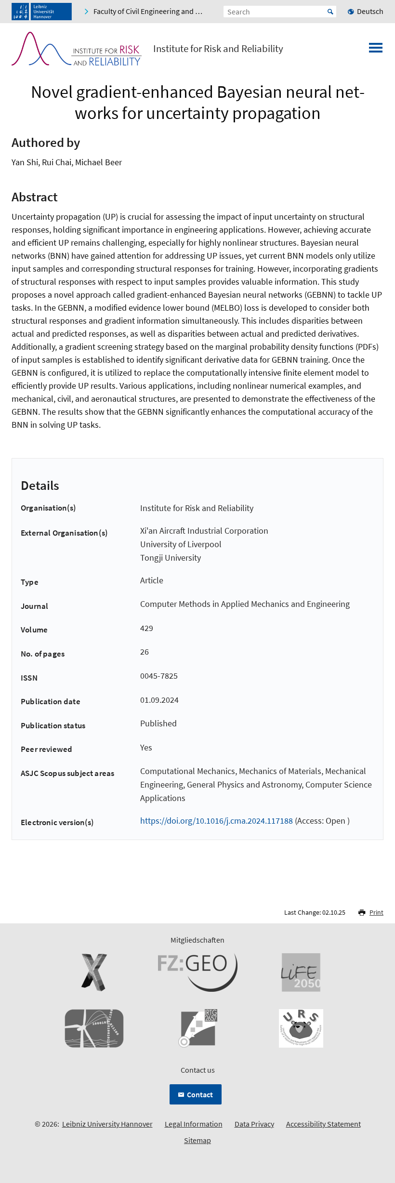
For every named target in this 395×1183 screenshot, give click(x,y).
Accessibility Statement (323, 1124)
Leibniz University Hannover (107, 1124)
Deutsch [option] (370, 11)
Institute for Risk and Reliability (218, 48)
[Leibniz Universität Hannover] (42, 11)
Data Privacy (254, 1124)
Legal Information (194, 1124)
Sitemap (197, 1140)
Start (330, 11)
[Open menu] (375, 51)
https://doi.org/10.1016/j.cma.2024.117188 (216, 820)
